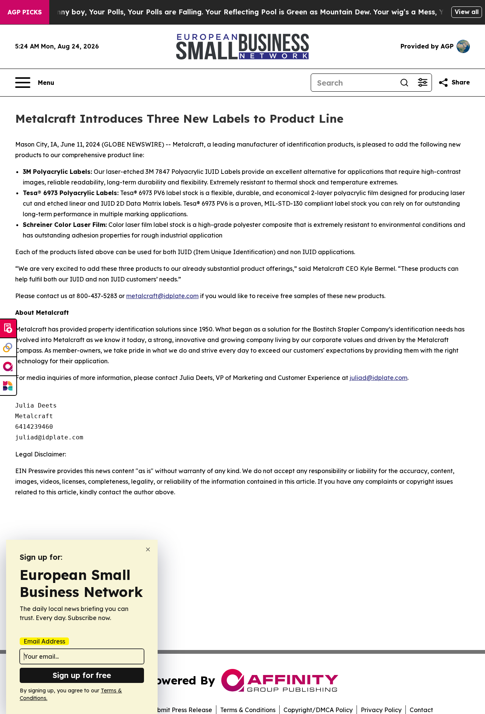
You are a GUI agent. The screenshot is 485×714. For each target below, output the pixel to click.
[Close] (148, 549)
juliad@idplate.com (378, 377)
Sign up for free (82, 675)
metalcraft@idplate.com (162, 296)
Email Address (44, 641)
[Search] (404, 82)
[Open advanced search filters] (422, 82)
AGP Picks (25, 12)
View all (467, 12)
